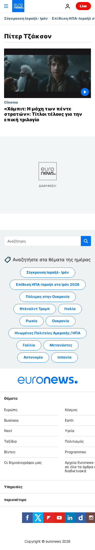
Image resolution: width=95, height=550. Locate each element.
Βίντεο (9, 452)
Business (11, 420)
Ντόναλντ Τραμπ (35, 309)
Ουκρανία (60, 321)
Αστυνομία (33, 357)
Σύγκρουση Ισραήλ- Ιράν (26, 18)
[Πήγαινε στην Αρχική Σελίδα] (18, 6)
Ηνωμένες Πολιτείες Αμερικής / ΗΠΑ (47, 333)
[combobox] (47, 241)
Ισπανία (64, 357)
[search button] (86, 241)
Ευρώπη (10, 410)
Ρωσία (31, 321)
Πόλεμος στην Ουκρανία (47, 297)
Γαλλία (29, 345)
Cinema (11, 102)
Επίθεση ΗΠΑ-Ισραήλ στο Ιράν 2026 (47, 284)
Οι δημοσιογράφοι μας (23, 462)
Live (83, 6)
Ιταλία (69, 309)
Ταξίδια (10, 441)
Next (8, 431)
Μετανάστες (61, 345)
